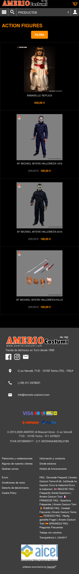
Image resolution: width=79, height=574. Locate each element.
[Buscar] (12, 12)
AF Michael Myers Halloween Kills (39, 299)
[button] (39, 35)
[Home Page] (39, 341)
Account (75, 12)
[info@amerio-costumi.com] (39, 394)
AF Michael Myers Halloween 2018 (39, 231)
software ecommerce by (39, 566)
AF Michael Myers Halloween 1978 (39, 163)
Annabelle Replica (39, 95)
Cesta (75, 4)
